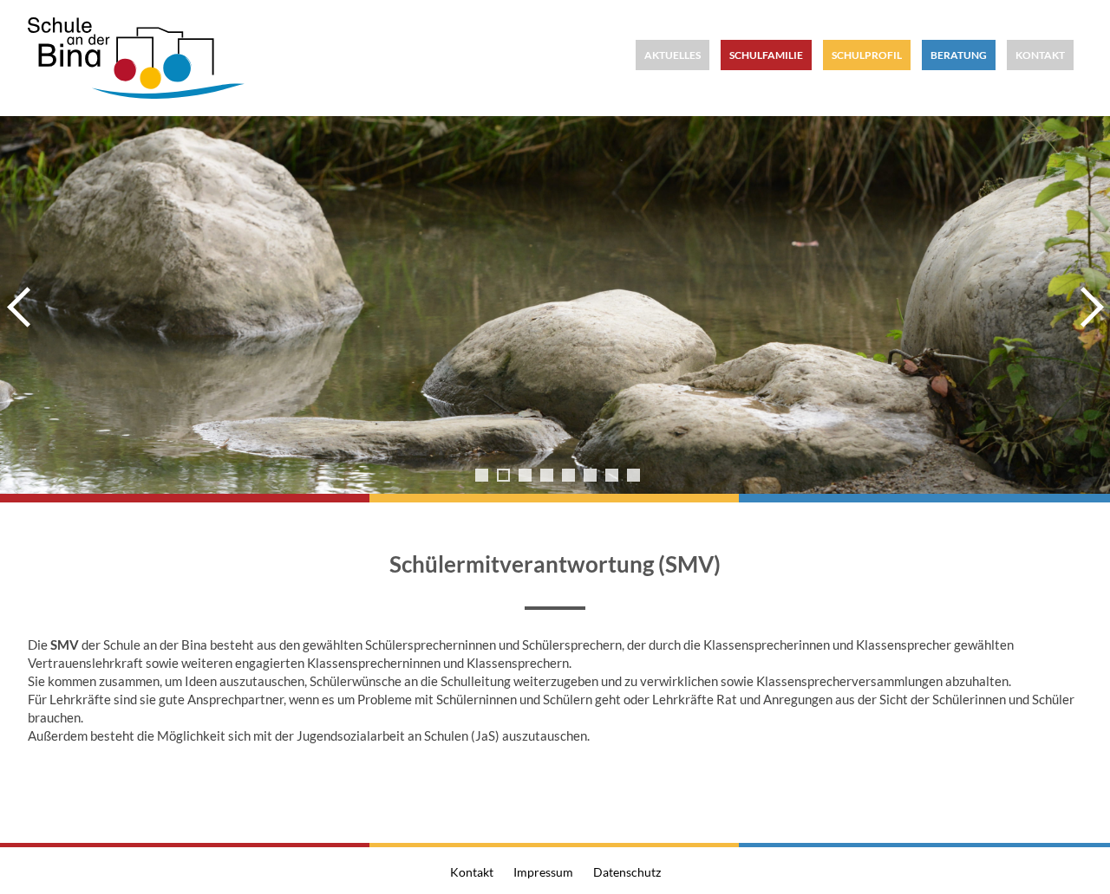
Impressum (543, 872)
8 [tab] (633, 475)
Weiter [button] (1088, 306)
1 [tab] (481, 475)
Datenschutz (627, 872)
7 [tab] (611, 475)
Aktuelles (672, 55)
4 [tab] (546, 475)
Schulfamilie (766, 55)
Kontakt (1040, 55)
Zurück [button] (21, 306)
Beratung (958, 55)
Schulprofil (867, 55)
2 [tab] (503, 475)
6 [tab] (590, 475)
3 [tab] (525, 475)
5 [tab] (568, 475)
